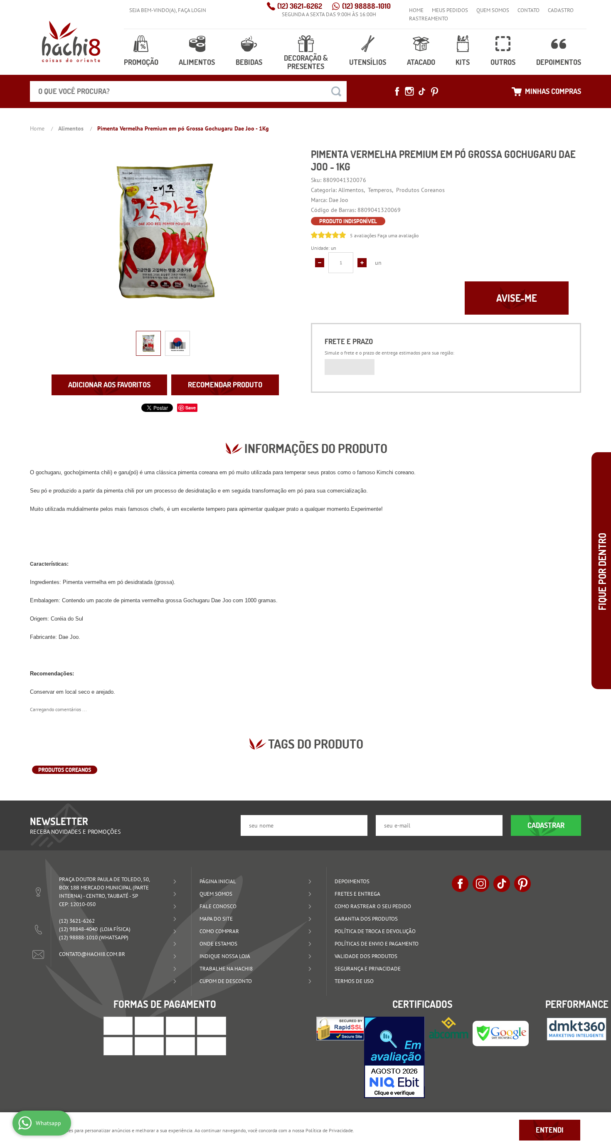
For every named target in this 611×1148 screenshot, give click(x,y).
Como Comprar (219, 931)
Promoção (141, 62)
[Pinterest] (434, 91)
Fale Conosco (218, 906)
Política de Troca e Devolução (375, 931)
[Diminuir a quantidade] (319, 262)
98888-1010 (366, 6)
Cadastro (561, 10)
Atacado (421, 62)
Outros (502, 62)
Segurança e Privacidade (368, 968)
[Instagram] (409, 91)
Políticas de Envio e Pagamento (377, 943)
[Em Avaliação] (394, 1057)
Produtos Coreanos (64, 770)
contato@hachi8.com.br (92, 954)
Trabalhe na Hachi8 (226, 968)
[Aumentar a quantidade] (362, 262)
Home (416, 10)
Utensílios (367, 62)
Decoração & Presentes (306, 62)
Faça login (192, 10)
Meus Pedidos (450, 10)
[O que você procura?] (336, 91)
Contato (528, 10)
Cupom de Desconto (226, 981)
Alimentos (197, 62)
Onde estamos (218, 943)
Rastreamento (428, 18)
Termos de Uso (354, 981)
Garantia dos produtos (366, 918)
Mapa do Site (216, 918)
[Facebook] (397, 91)
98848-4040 (78, 929)
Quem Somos (492, 10)
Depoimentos (558, 62)
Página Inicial (218, 881)
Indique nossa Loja (225, 956)
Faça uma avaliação (398, 235)
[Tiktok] (422, 91)
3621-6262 (299, 6)
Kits (463, 62)
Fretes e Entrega (357, 893)
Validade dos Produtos (366, 956)
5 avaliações (363, 235)
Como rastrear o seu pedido (373, 906)
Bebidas (249, 62)
